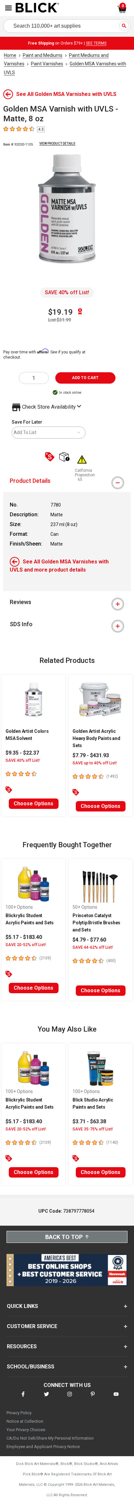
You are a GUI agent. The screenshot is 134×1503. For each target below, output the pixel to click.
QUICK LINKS (22, 1306)
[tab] (67, 481)
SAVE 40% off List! (67, 292)
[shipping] (66, 457)
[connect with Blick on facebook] (23, 1398)
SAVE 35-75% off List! (93, 1129)
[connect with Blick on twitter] (46, 1398)
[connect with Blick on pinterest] (92, 1398)
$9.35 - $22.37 (22, 753)
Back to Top (64, 1236)
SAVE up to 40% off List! (95, 763)
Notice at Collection (25, 1421)
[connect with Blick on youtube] (116, 1398)
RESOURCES (22, 1346)
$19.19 (60, 312)
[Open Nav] (8, 8)
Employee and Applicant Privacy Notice (43, 1446)
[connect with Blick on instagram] (69, 1398)
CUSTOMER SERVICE (32, 1326)
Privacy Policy (19, 1412)
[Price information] (51, 457)
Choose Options (33, 803)
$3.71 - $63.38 (89, 1121)
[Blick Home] (37, 8)
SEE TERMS (96, 43)
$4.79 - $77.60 (89, 940)
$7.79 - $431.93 (91, 755)
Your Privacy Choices (26, 1429)
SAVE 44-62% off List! (93, 947)
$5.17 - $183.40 (24, 937)
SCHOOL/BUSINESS (30, 1367)
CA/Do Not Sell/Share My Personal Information (50, 1438)
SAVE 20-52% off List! (26, 945)
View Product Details (57, 143)
